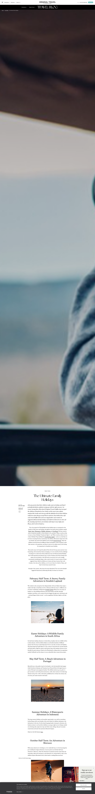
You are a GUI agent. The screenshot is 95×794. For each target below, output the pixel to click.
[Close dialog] (94, 768)
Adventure (48, 531)
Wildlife (43, 531)
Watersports (38, 531)
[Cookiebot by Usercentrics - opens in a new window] (9, 792)
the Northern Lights (49, 536)
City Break (55, 531)
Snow (33, 531)
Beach (29, 531)
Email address (82, 780)
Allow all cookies (83, 785)
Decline (83, 788)
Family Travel (47, 491)
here (42, 732)
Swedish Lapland (49, 589)
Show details (19, 791)
